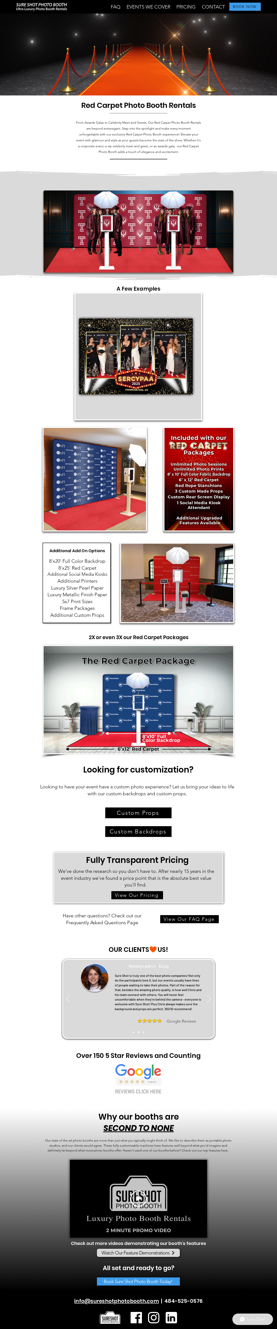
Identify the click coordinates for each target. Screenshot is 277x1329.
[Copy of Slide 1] (138, 1032)
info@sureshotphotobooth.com (116, 1301)
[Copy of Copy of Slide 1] (143, 1032)
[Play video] (138, 1198)
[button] (148, 7)
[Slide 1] (133, 1032)
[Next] (209, 999)
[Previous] (68, 999)
